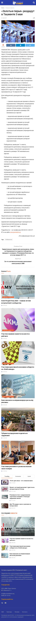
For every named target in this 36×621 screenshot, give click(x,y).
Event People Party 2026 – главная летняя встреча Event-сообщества (16, 531)
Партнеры (9, 612)
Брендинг (6, 429)
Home (2, 8)
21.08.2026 (4, 471)
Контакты (24, 612)
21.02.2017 (4, 18)
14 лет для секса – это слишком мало (21, 480)
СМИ (2, 612)
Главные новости (10, 8)
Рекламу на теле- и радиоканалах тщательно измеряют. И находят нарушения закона (20, 496)
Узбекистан (8, 239)
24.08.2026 (4, 305)
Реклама (17, 612)
